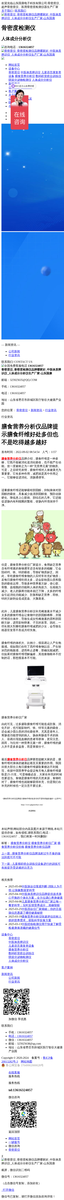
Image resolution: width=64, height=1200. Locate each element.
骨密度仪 (14, 72)
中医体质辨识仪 (31, 72)
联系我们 (20, 10)
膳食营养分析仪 (25, 76)
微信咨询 (14, 1145)
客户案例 (7, 967)
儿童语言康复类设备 (21, 945)
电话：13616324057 (21, 1036)
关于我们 (7, 10)
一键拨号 (14, 1142)
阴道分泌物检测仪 (20, 957)
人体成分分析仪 (42, 79)
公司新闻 (14, 351)
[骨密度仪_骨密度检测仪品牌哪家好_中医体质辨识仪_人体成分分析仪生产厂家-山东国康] (32, 18)
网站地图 (26, 1061)
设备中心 (14, 68)
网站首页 (14, 64)
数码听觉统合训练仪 (48, 76)
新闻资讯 (36, 410)
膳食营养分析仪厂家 (44, 843)
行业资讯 (14, 355)
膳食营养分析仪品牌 (37, 846)
